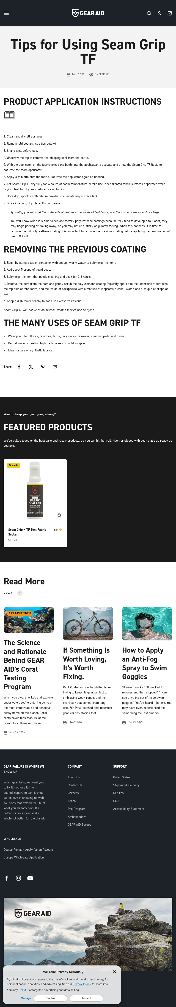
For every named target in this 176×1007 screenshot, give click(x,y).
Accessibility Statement (128, 809)
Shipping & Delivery (126, 785)
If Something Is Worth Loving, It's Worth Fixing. (86, 663)
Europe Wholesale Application (24, 858)
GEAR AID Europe (79, 825)
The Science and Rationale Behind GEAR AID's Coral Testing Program (25, 664)
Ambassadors (77, 817)
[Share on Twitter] (31, 366)
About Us (74, 777)
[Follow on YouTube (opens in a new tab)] (30, 878)
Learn (72, 801)
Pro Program (76, 809)
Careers (73, 793)
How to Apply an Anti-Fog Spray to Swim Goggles (144, 663)
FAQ (115, 801)
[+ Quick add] (59, 515)
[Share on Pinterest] (42, 366)
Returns (118, 793)
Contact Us (75, 785)
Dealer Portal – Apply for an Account (28, 850)
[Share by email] (54, 366)
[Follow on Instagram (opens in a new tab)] (18, 878)
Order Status (121, 777)
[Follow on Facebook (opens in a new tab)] (7, 878)
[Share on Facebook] (19, 366)
